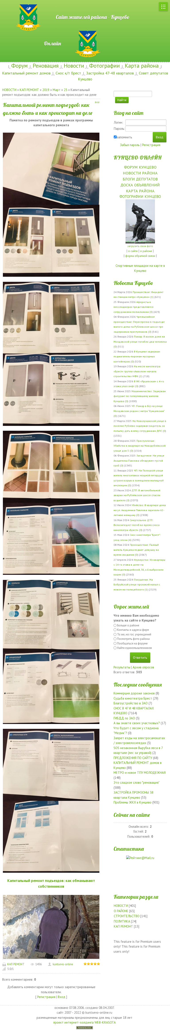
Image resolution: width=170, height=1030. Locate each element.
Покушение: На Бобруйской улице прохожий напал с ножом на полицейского (137, 584)
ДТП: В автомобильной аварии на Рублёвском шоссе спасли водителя (137, 495)
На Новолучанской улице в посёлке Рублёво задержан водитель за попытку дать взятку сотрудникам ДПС (140, 425)
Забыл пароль (130, 145)
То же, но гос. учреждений (134, 634)
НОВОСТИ (9, 90)
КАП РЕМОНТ (29, 90)
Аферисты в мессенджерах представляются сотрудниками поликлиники (133, 307)
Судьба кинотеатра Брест (133, 698)
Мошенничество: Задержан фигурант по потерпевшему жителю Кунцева (140, 396)
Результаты (122, 667)
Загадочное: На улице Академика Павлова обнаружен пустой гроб (139, 460)
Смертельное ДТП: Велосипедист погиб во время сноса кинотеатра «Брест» (137, 525)
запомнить (124, 137)
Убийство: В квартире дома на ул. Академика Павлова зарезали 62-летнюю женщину (140, 510)
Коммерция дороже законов (134, 693)
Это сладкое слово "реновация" (136, 782)
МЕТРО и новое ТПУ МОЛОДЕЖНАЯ (140, 772)
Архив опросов (143, 667)
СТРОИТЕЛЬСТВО (126, 916)
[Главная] (14, 2)
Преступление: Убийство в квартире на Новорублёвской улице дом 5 (140, 445)
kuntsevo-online (63, 964)
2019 (45, 90)
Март (56, 90)
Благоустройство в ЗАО (131, 703)
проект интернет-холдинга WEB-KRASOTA (84, 1022)
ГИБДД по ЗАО (124, 718)
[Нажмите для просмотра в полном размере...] (51, 168)
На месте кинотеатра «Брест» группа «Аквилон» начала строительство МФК (137, 371)
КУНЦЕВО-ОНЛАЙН (137, 157)
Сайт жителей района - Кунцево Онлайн (85, 30)
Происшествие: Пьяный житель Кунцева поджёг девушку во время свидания (136, 549)
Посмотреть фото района (133, 639)
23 (65, 90)
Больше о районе (128, 625)
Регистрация (46, 997)
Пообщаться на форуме (132, 643)
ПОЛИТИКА (122, 921)
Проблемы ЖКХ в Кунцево (132, 802)
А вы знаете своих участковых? (137, 723)
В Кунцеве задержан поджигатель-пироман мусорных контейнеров (137, 356)
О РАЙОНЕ (121, 911)
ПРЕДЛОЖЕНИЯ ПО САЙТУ (133, 758)
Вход (61, 997)
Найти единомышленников (134, 648)
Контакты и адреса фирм (133, 630)
